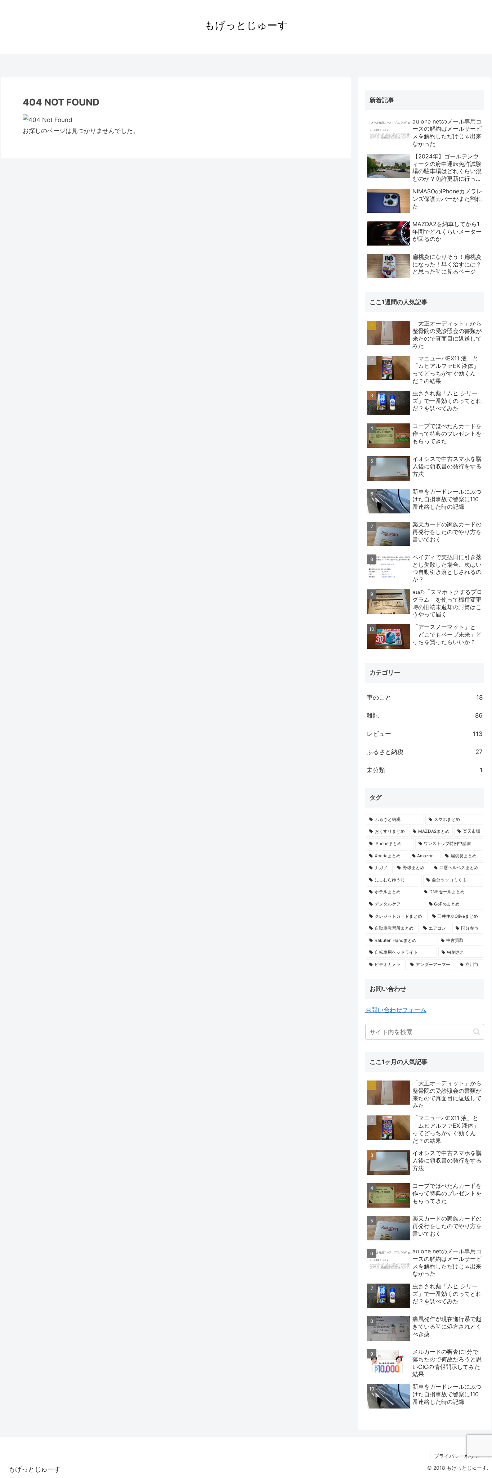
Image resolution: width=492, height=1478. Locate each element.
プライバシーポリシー (459, 1456)
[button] (476, 1032)
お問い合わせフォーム (395, 1010)
